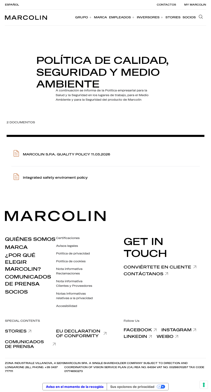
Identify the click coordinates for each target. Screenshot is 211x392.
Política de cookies (71, 261)
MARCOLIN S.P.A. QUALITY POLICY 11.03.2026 (66, 154)
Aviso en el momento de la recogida (74, 387)
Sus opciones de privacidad (132, 387)
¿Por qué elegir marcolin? (23, 262)
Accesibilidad (66, 306)
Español (12, 5)
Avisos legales (67, 246)
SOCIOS (16, 291)
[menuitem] (83, 17)
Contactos (166, 5)
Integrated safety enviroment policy (55, 177)
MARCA (16, 247)
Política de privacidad (73, 253)
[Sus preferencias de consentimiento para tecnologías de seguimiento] (204, 385)
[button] (202, 17)
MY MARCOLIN (195, 5)
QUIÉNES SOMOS (30, 239)
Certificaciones (68, 238)
